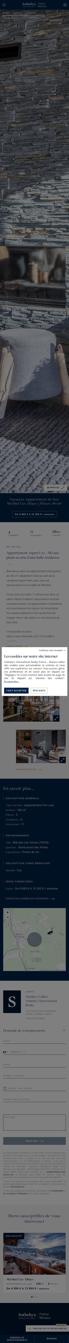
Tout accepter (16, 690)
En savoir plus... (11, 681)
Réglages (39, 690)
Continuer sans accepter (51, 650)
